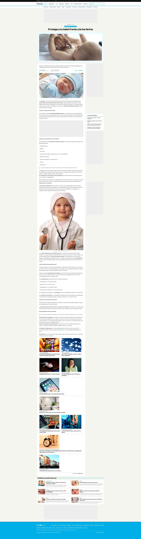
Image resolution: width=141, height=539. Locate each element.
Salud (57, 3)
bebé (71, 104)
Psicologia (61, 3)
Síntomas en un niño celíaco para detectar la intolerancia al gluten (56, 483)
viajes (74, 529)
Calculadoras (85, 3)
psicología (66, 529)
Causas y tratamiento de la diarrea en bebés (56, 499)
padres (51, 529)
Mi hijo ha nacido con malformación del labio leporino (89, 491)
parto (40, 331)
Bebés (50, 527)
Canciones (96, 525)
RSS (60, 532)
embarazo (62, 329)
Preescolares (59, 527)
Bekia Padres (69, 24)
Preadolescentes (71, 527)
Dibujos (91, 525)
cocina (48, 529)
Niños (54, 527)
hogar (70, 529)
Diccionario (102, 525)
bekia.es (38, 529)
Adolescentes (79, 527)
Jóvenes (85, 527)
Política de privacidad (46, 532)
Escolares (65, 527)
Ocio (72, 3)
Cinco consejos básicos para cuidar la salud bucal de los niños (91, 500)
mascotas (58, 529)
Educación (67, 3)
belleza (44, 529)
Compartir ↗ (81, 70)
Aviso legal (39, 532)
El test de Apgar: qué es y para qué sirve (89, 482)
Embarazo (39, 527)
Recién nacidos (45, 527)
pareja (55, 529)
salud (62, 529)
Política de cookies (54, 532)
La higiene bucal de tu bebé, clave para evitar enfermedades (56, 491)
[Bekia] (38, 1)
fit (71, 529)
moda (42, 529)
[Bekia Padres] (42, 4)
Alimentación (51, 3)
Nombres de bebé (77, 3)
